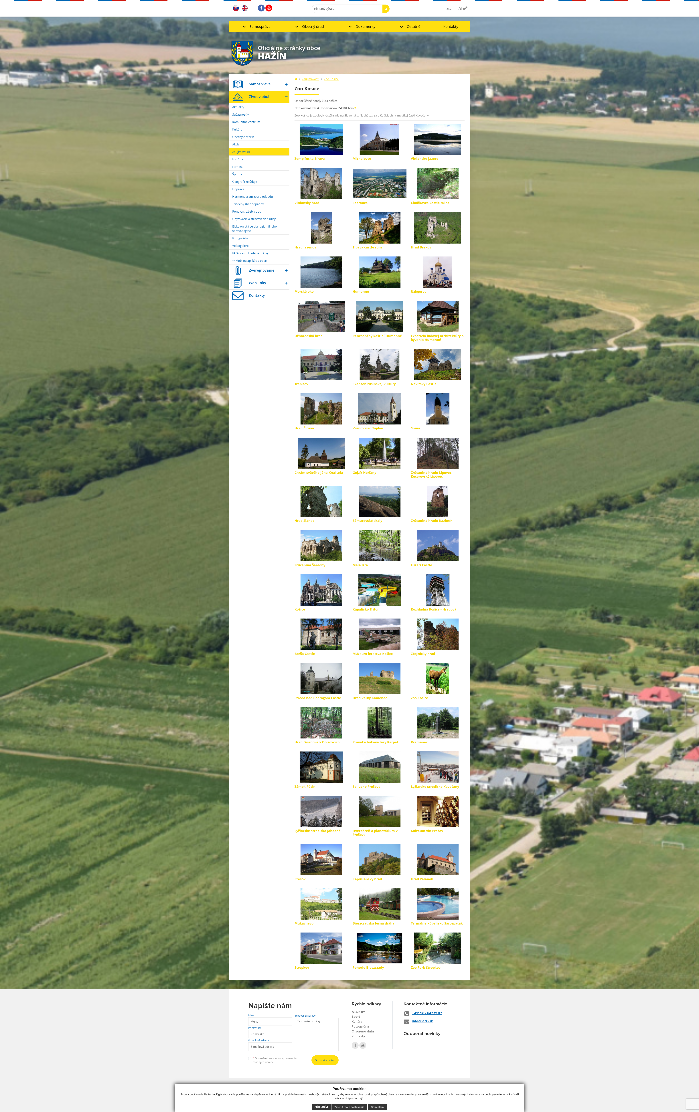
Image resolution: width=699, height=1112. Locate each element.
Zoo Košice (331, 79)
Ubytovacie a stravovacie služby (254, 219)
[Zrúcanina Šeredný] (321, 545)
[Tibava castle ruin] (379, 227)
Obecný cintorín (243, 137)
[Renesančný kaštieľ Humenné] (379, 316)
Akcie (235, 144)
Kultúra (237, 129)
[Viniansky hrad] (321, 183)
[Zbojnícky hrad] (438, 634)
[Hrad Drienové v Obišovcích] (321, 722)
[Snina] (438, 408)
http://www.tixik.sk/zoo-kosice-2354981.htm (324, 108)
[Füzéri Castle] (438, 545)
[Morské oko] (321, 272)
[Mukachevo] (321, 904)
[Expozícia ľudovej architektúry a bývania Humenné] (438, 316)
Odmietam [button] (377, 1107)
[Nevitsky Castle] (438, 364)
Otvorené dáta (363, 1031)
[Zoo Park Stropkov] (438, 948)
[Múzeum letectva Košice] (379, 634)
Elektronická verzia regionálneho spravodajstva (254, 228)
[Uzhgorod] (438, 272)
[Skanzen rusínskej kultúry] (379, 364)
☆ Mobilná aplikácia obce (249, 261)
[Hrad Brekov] (438, 227)
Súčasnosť (239, 114)
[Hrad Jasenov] (321, 227)
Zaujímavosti (241, 152)
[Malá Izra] (379, 545)
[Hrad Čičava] (321, 408)
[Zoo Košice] (438, 678)
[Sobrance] (379, 183)
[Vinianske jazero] (438, 139)
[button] (255, 26)
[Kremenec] (438, 722)
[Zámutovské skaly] (379, 501)
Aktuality (238, 107)
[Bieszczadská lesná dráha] (379, 904)
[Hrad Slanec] (321, 501)
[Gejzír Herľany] (379, 453)
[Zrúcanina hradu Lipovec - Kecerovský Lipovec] (438, 453)
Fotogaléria (240, 238)
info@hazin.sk (422, 1021)
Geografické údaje (244, 182)
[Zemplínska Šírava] (321, 139)
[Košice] (321, 590)
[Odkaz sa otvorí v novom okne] (261, 8)
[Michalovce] (379, 139)
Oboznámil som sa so (275, 1060)
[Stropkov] (321, 948)
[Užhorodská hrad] (321, 316)
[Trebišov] (321, 364)
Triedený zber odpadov (248, 204)
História (237, 159)
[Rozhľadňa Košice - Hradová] (438, 590)
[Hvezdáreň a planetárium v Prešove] (379, 811)
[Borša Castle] (321, 634)
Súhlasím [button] (321, 1107)
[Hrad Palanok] (438, 859)
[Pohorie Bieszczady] (379, 948)
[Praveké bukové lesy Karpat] (379, 722)
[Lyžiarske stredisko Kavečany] (438, 767)
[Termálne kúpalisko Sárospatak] (438, 904)
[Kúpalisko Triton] (379, 590)
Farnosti (238, 167)
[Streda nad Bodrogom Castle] (321, 678)
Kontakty (450, 26)
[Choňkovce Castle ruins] (438, 183)
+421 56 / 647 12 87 (427, 1013)
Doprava (238, 189)
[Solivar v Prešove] (379, 767)
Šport (236, 174)
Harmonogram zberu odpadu (252, 197)
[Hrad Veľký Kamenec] (379, 678)
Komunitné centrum (246, 122)
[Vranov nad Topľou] (379, 408)
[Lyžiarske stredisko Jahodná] (321, 811)
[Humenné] (379, 272)
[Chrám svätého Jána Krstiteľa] (321, 453)
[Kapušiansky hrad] (379, 859)
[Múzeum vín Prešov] (438, 811)
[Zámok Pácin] (321, 767)
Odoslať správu (325, 1060)
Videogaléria (240, 246)
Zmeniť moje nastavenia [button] (349, 1107)
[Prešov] (321, 859)
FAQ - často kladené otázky (250, 253)
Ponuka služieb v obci (247, 212)
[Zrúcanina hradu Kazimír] (438, 501)
